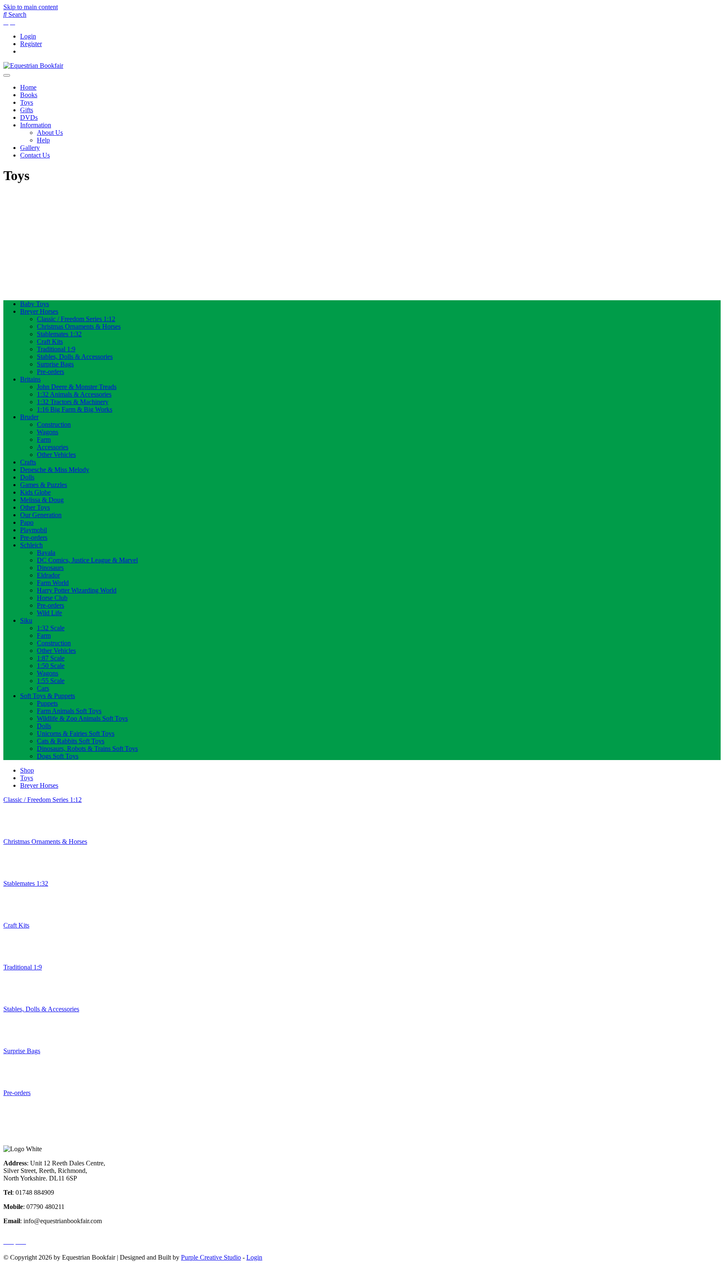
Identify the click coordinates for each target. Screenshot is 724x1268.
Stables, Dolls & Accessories (75, 356)
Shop (27, 770)
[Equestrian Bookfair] (33, 65)
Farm (44, 439)
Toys (26, 102)
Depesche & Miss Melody (54, 469)
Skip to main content (30, 6)
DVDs (29, 117)
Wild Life (49, 612)
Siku (26, 620)
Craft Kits (50, 341)
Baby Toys (34, 303)
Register (31, 43)
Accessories (52, 447)
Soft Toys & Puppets (47, 695)
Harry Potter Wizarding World (76, 590)
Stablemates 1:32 (59, 334)
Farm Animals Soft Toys (69, 710)
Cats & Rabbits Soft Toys (70, 741)
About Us (50, 132)
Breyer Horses (39, 311)
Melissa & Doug (42, 499)
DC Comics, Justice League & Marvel (87, 560)
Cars (43, 688)
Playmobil (33, 529)
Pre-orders (50, 371)
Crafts (28, 462)
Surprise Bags (55, 364)
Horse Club (52, 597)
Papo (27, 522)
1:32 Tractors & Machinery (73, 401)
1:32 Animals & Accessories (74, 394)
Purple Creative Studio (211, 1257)
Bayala (46, 552)
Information (35, 125)
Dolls (27, 477)
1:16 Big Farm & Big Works (74, 409)
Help (43, 140)
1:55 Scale (51, 680)
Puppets (47, 703)
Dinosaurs (50, 567)
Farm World (53, 582)
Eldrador (48, 575)
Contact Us (35, 155)
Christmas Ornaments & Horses (79, 326)
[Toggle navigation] (6, 75)
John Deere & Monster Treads (76, 386)
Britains (30, 379)
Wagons (47, 432)
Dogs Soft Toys (57, 756)
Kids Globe (35, 492)
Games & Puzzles (43, 484)
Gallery (30, 147)
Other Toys (35, 507)
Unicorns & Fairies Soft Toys (75, 733)
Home (28, 87)
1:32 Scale (51, 627)
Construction (54, 424)
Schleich (31, 545)
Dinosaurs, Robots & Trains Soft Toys (87, 748)
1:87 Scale (51, 658)
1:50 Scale (51, 665)
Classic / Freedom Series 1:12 (76, 318)
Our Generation (41, 514)
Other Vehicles (56, 454)
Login (28, 36)
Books (28, 94)
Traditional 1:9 (56, 349)
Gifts (26, 109)
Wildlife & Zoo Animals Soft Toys (82, 718)
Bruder (29, 416)
